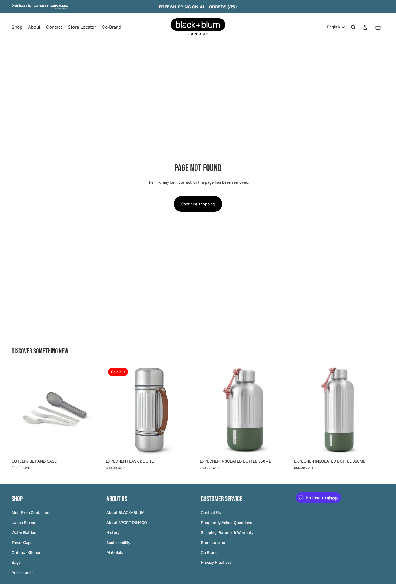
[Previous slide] (20, 410)
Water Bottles (24, 532)
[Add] (93, 447)
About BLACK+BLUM (125, 512)
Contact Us (211, 512)
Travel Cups (22, 542)
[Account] (365, 27)
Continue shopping (198, 204)
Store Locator (213, 542)
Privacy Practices (216, 562)
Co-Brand (209, 552)
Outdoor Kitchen (26, 552)
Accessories (23, 572)
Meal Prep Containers (31, 512)
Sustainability (118, 542)
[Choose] (281, 447)
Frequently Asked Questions (226, 522)
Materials (114, 552)
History (112, 532)
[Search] (353, 27)
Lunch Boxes (23, 522)
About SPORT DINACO (126, 522)
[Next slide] (93, 410)
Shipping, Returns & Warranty (227, 532)
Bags (16, 562)
